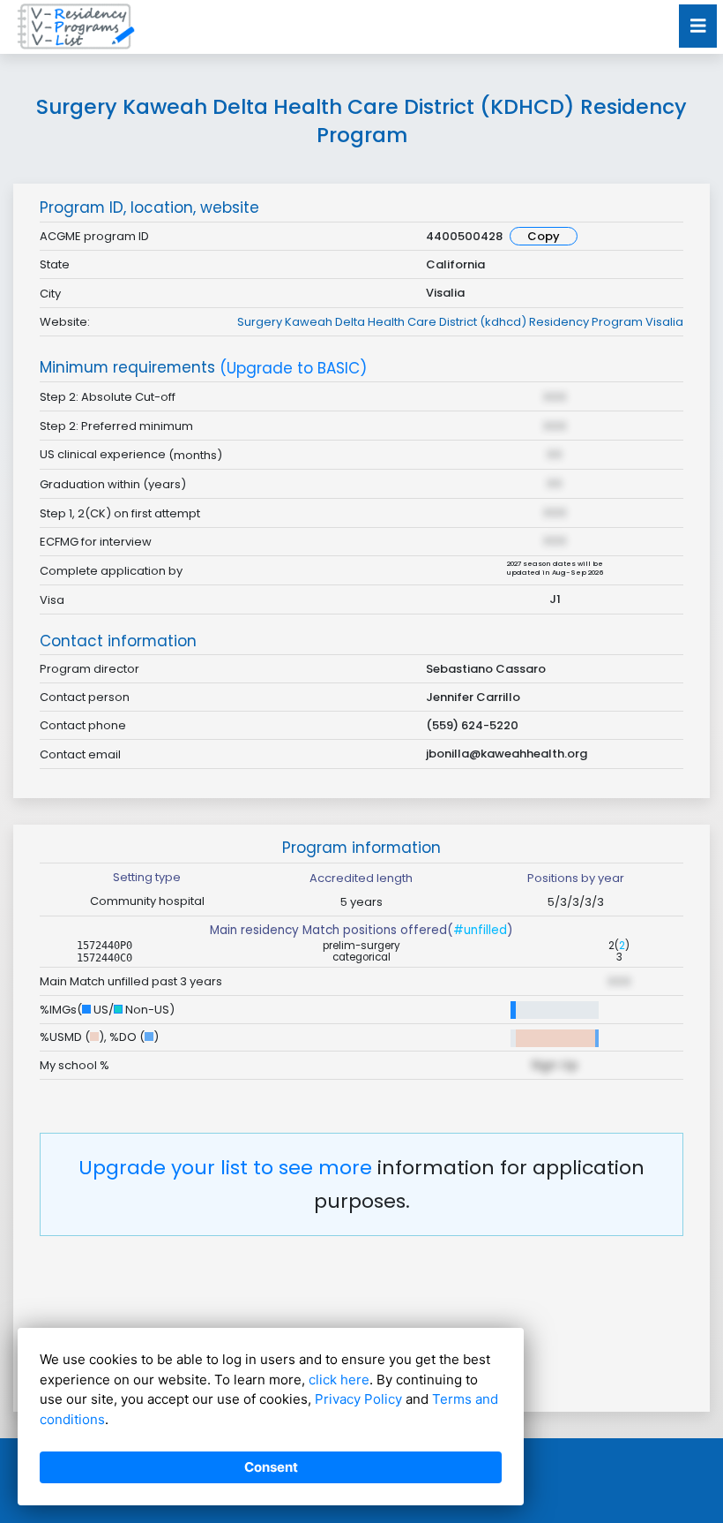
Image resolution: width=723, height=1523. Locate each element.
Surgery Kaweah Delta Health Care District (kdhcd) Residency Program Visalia (460, 321)
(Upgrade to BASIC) (293, 368)
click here (339, 1379)
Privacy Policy (358, 1399)
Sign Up (554, 1065)
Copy (543, 236)
